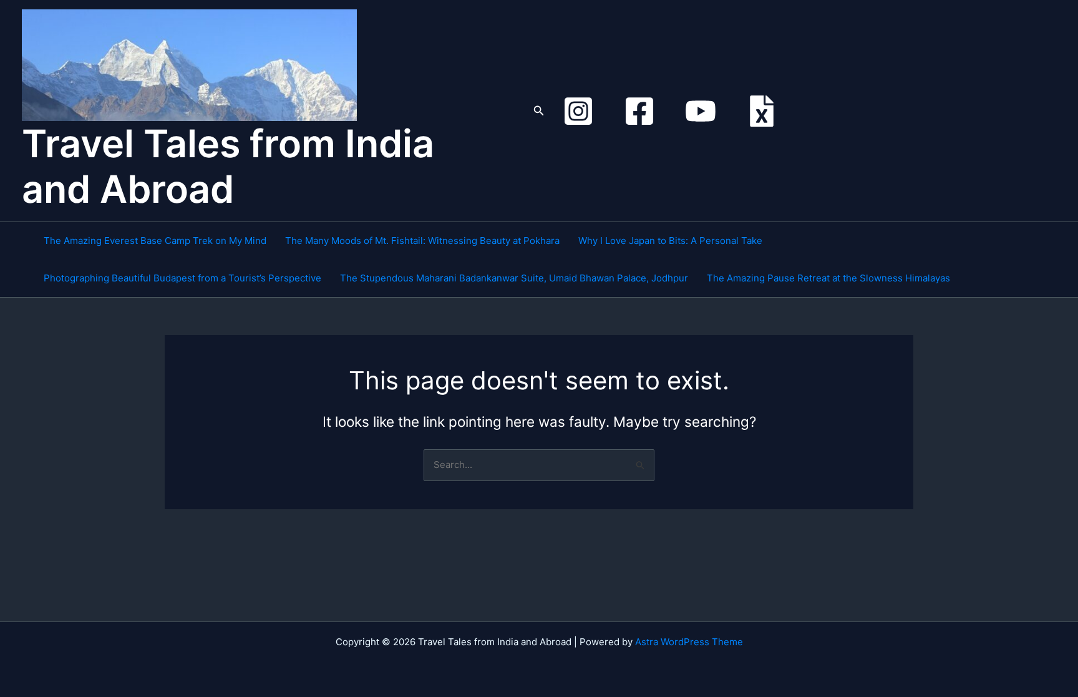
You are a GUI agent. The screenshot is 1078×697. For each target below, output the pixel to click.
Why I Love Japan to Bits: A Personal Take (670, 240)
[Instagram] (578, 111)
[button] (539, 111)
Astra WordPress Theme (689, 642)
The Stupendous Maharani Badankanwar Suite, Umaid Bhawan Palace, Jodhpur (514, 278)
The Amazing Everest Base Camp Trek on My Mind (155, 240)
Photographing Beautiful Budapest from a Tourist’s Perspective (182, 278)
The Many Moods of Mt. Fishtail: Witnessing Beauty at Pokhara (422, 240)
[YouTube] (700, 111)
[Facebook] (639, 111)
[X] (762, 111)
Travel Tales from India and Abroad (228, 166)
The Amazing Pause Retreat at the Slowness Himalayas (828, 278)
